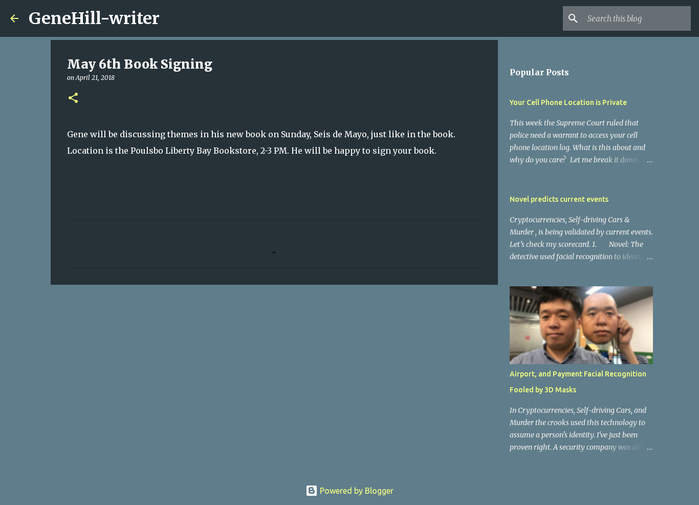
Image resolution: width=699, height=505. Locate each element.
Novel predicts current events (559, 199)
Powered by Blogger (356, 490)
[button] (73, 99)
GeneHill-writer (94, 18)
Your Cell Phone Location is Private (568, 102)
